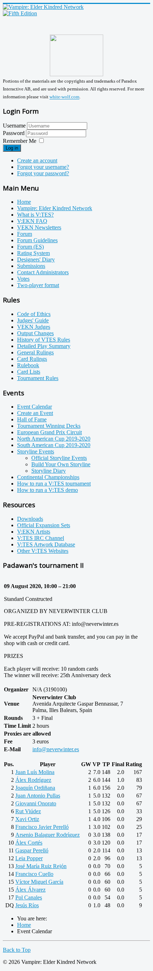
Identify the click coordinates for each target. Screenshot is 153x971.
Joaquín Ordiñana (35, 788)
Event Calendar (34, 407)
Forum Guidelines (37, 240)
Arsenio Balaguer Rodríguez (47, 835)
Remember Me (19, 141)
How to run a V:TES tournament (54, 484)
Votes (23, 279)
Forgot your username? (43, 167)
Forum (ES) (30, 247)
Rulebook (28, 365)
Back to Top (17, 950)
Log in (12, 148)
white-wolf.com (64, 97)
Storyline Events (35, 451)
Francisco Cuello (34, 874)
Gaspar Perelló (31, 850)
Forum (24, 234)
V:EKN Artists (33, 532)
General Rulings (35, 352)
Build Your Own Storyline (60, 464)
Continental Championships (48, 477)
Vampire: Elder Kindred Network (54, 208)
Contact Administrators (43, 272)
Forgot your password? (43, 173)
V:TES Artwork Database (46, 544)
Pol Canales (28, 897)
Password (14, 133)
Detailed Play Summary (43, 346)
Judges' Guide (33, 320)
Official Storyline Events (59, 458)
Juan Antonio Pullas (37, 796)
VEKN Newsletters (39, 227)
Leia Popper (29, 858)
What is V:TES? (35, 215)
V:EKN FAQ (32, 221)
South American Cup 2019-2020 (53, 445)
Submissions (31, 266)
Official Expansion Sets (43, 525)
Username (14, 126)
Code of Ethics (34, 314)
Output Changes (35, 333)
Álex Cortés (28, 843)
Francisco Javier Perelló (42, 827)
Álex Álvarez (30, 890)
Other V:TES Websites (42, 551)
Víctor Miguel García (39, 882)
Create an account (37, 160)
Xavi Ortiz (27, 819)
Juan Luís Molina (34, 772)
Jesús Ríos (27, 905)
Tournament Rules (37, 378)
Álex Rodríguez (33, 780)
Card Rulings (32, 359)
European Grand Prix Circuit (49, 432)
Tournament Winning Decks (48, 426)
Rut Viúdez (28, 811)
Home (24, 202)
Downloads (30, 519)
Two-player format (38, 285)
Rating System (33, 253)
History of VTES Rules (43, 340)
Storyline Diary (48, 471)
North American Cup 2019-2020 (53, 439)
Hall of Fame (32, 419)
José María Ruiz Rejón (41, 866)
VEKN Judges (33, 327)
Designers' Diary (36, 259)
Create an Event (35, 413)
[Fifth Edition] (20, 13)
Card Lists (28, 372)
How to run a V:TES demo (47, 490)
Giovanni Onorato (35, 803)
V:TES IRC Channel (40, 538)
